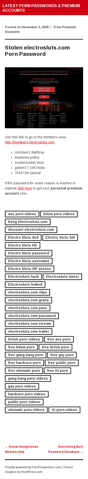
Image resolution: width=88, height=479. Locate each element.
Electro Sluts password (28, 253)
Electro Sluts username (28, 261)
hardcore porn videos (26, 394)
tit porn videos (64, 410)
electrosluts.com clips (27, 292)
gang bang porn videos (28, 378)
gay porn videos (22, 386)
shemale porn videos (26, 410)
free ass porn (59, 339)
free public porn (62, 363)
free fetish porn (55, 347)
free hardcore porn (24, 363)
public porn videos (24, 402)
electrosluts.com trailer (28, 331)
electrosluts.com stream (29, 324)
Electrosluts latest (62, 277)
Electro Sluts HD (22, 245)
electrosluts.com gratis (28, 300)
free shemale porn (24, 371)
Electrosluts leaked (25, 284)
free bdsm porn (21, 347)
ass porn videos (22, 214)
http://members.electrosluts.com (30, 142)
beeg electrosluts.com (27, 222)
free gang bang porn (25, 355)
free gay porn (62, 355)
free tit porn (57, 371)
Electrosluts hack (23, 277)
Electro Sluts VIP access (29, 269)
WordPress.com (32, 472)
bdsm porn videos (59, 214)
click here (24, 188)
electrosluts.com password (32, 316)
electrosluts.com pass (27, 308)
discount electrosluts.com (31, 230)
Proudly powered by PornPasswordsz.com (33, 467)
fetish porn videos (24, 339)
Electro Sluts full (60, 237)
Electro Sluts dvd (23, 237)
